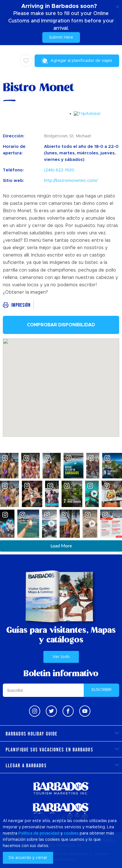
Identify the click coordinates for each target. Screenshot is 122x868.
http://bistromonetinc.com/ (71, 180)
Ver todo (61, 657)
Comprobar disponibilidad (61, 325)
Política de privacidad (38, 833)
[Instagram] (34, 711)
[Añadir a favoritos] (26, 60)
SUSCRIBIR (101, 690)
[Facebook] (68, 711)
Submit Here (61, 37)
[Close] (117, 5)
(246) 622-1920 (59, 170)
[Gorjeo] (51, 711)
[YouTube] (85, 711)
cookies (71, 833)
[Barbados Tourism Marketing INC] (61, 788)
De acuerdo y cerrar (28, 858)
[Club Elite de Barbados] (61, 812)
